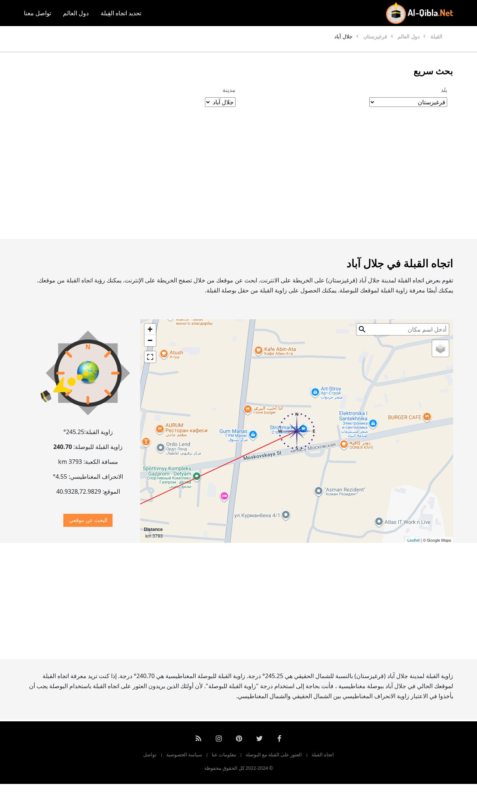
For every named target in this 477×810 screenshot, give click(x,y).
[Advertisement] (238, 181)
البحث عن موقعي (88, 519)
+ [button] (150, 329)
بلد (444, 90)
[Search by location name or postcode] (362, 329)
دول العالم (76, 13)
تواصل (150, 754)
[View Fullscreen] (150, 357)
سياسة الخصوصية (184, 754)
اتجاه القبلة (323, 754)
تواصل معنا (37, 13)
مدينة (229, 90)
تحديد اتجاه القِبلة (121, 13)
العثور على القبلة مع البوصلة (274, 754)
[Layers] (440, 348)
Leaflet (413, 540)
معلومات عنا (224, 754)
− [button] (150, 340)
